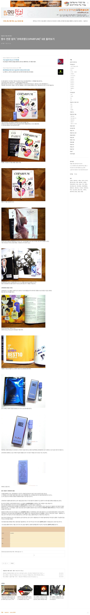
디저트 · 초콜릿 (74, 72)
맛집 (77, 184)
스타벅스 (84, 189)
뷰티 (71, 108)
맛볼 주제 (72, 149)
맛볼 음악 (72, 120)
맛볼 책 (72, 121)
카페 (77, 182)
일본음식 (72, 79)
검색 (88, 3)
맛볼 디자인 (72, 140)
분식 (71, 70)
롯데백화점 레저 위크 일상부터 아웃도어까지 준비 (16, 70)
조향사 (86, 184)
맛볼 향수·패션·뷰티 (7, 570)
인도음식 (72, 77)
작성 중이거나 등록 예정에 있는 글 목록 (77, 167)
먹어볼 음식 (72, 64)
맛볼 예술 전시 (73, 118)
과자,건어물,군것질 (74, 66)
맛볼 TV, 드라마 (74, 123)
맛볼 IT (71, 151)
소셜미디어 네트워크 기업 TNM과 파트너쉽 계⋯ (79, 169)
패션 (71, 106)
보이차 (83, 180)
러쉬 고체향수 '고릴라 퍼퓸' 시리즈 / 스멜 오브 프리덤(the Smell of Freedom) (19, 576)
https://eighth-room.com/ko (10, 57)
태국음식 (72, 83)
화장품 (72, 109)
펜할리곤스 (72, 188)
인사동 (80, 184)
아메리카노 (75, 180)
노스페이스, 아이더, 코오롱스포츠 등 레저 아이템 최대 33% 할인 (18, 72)
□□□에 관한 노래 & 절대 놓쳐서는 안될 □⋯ (79, 165)
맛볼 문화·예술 (73, 114)
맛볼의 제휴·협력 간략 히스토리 (76, 163)
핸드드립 (76, 188)
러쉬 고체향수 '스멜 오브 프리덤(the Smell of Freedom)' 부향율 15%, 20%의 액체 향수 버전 (23, 575)
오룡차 (71, 180)
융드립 (76, 191)
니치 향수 (81, 188)
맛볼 (71, 59)
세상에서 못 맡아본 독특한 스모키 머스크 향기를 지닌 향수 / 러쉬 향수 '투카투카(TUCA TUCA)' (23, 573)
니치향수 (84, 182)
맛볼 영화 (72, 116)
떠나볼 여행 (72, 128)
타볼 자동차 (72, 126)
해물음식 (72, 88)
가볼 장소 (72, 112)
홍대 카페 (72, 191)
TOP (88, 613)
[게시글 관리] (7, 563)
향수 (14, 570)
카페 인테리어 (72, 184)
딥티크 (86, 180)
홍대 (79, 189)
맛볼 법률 (72, 142)
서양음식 (72, 73)
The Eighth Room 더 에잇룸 (11, 60)
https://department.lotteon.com (11, 67)
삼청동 (81, 191)
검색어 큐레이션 (73, 62)
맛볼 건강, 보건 (73, 133)
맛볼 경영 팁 (72, 135)
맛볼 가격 (72, 130)
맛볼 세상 (72, 144)
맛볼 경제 (72, 137)
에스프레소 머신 (73, 186)
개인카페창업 (84, 186)
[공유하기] (5, 563)
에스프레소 (79, 186)
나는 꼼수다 (75, 189)
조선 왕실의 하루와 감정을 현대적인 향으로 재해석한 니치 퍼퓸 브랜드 (19, 61)
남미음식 (72, 68)
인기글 (71, 174)
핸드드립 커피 (72, 182)
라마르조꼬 (86, 188)
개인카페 (80, 182)
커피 (71, 94)
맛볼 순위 (72, 146)
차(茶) (72, 96)
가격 (83, 184)
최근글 (75, 174)
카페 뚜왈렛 (72, 153)
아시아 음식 (73, 75)
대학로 (79, 180)
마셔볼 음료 (72, 92)
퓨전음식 (72, 86)
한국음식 (72, 84)
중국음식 (72, 81)
